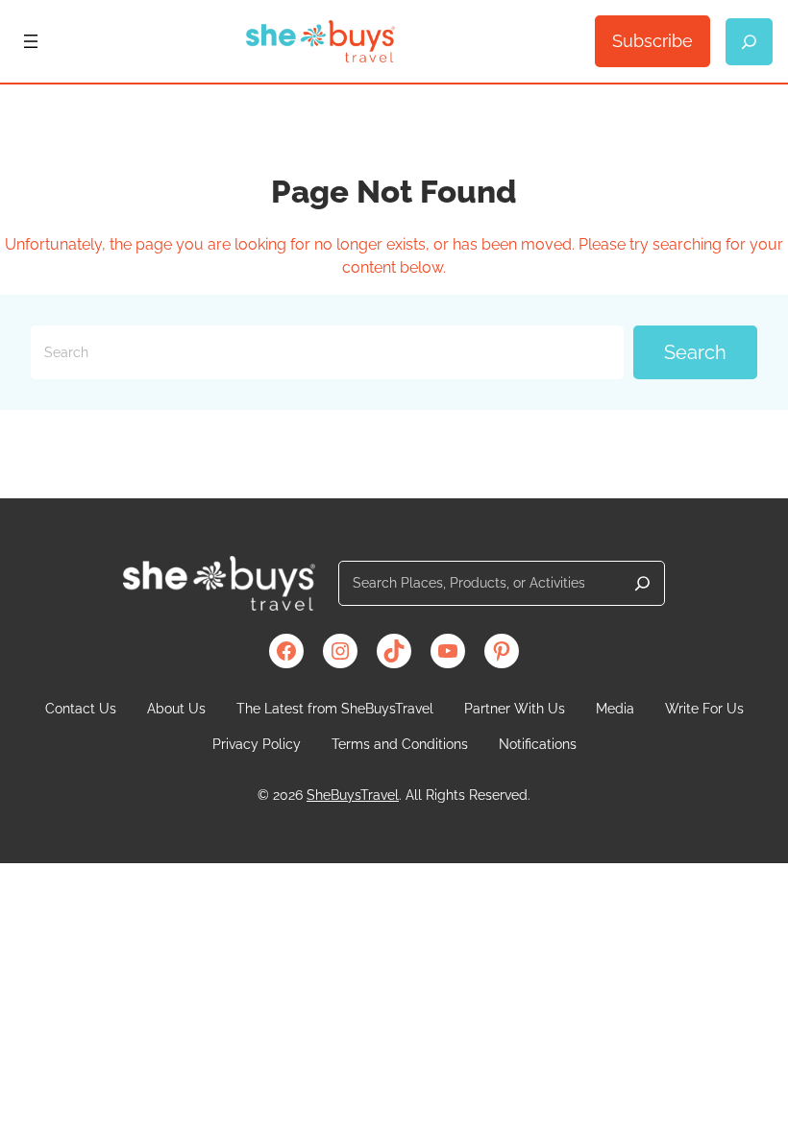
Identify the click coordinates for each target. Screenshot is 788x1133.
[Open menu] (30, 41)
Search (695, 352)
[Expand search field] (749, 41)
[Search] (642, 583)
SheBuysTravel (353, 795)
